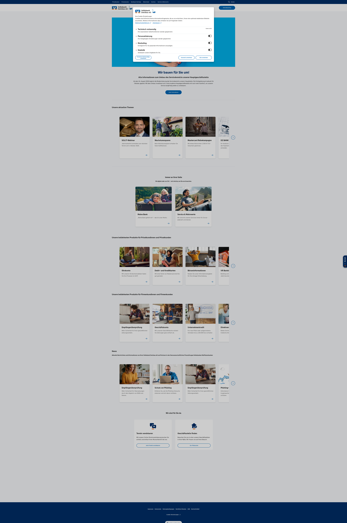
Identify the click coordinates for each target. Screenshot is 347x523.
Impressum (156, 23)
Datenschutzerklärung (142, 23)
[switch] (210, 36)
